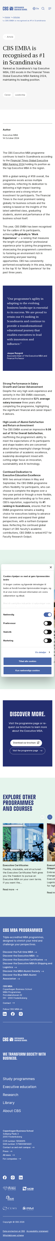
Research (10, 1095)
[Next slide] (49, 817)
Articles (16, 17)
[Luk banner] (51, 567)
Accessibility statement (37, 1231)
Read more (8, 889)
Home (7, 17)
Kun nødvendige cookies (27, 670)
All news (7, 1155)
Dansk (35, 8)
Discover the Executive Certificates (23, 959)
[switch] (48, 623)
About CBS (12, 1111)
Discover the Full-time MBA (18, 952)
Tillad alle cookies (27, 661)
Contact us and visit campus (17, 1147)
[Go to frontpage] (15, 8)
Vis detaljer (40, 652)
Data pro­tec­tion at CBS (14, 1231)
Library (9, 1102)
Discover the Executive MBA (19, 955)
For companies (10, 1158)
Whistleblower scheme (13, 1235)
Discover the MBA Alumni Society (21, 971)
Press (5, 1151)
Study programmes (19, 1079)
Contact (7, 1003)
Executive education (19, 1087)
